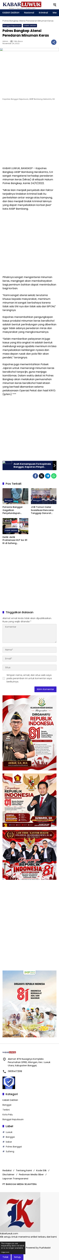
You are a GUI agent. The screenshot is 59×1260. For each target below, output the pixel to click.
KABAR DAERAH (30, 25)
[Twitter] (41, 476)
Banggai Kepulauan (12, 25)
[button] (54, 5)
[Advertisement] (29, 134)
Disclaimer (8, 1174)
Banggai (8, 500)
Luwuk (9, 1132)
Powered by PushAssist (38, 1247)
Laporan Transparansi (15, 1178)
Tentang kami (24, 1170)
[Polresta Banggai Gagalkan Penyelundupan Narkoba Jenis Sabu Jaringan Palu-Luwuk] (15, 496)
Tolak (5, 1257)
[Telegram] (47, 476)
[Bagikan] (53, 42)
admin (5, 41)
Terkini (6, 1109)
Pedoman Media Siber (31, 1174)
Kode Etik (41, 1170)
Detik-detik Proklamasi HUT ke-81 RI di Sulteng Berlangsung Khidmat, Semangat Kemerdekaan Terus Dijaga (15, 540)
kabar (9, 1141)
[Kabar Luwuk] (22, 4)
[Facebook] (35, 476)
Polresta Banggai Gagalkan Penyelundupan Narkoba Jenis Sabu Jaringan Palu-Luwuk (14, 510)
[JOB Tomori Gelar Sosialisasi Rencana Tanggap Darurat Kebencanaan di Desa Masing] (44, 496)
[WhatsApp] (53, 476)
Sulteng (10, 1151)
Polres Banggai (14, 1146)
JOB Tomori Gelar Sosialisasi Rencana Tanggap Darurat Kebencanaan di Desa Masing (43, 510)
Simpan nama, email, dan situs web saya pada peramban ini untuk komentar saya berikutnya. (29, 678)
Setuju (17, 1257)
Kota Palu (8, 1114)
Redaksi (7, 1170)
